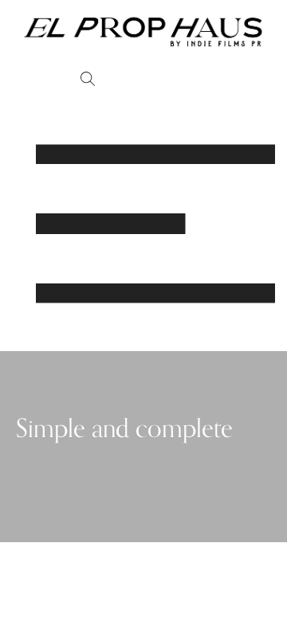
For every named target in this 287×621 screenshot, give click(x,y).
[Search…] (88, 80)
